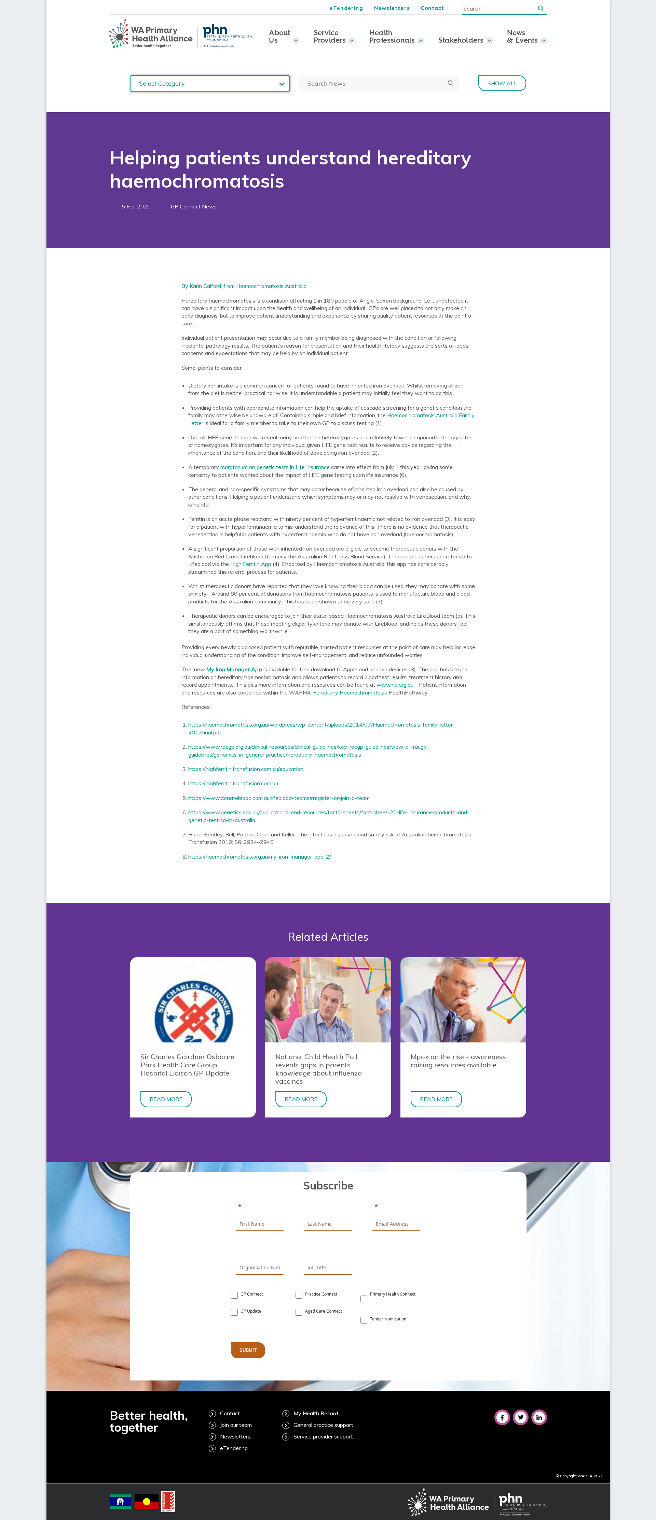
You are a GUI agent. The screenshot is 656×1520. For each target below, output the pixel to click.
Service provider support (323, 1436)
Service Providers (330, 36)
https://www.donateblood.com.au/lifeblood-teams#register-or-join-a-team (279, 797)
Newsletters (392, 8)
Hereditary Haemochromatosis (349, 692)
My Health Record (315, 1413)
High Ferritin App (250, 563)
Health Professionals (392, 36)
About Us (279, 36)
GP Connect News (194, 206)
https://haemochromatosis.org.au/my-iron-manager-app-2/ (259, 856)
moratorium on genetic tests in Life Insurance (275, 467)
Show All (502, 83)
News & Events (522, 36)
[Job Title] (328, 1250)
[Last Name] (328, 1207)
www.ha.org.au (395, 684)
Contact (432, 8)
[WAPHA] (181, 34)
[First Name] (260, 1207)
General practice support (323, 1424)
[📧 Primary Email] (396, 1207)
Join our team (236, 1424)
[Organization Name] (260, 1250)
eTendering (346, 8)
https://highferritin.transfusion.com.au (233, 783)
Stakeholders (461, 40)
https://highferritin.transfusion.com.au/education (245, 768)
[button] (541, 8)
